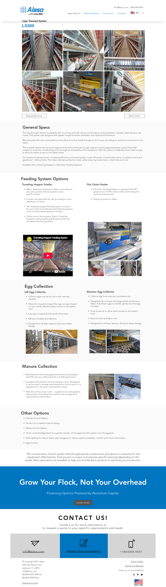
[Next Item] (137, 240)
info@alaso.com (121, 7)
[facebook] (134, 574)
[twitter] (141, 574)
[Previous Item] (92, 240)
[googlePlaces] (138, 574)
